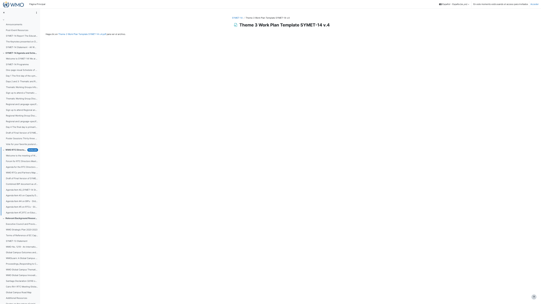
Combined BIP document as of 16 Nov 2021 (22, 184)
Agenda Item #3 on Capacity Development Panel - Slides (22, 195)
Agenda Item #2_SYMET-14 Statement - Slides (22, 189)
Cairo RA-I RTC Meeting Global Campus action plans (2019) (22, 286)
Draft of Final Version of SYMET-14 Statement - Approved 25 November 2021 (22, 178)
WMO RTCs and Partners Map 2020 (22, 172)
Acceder (534, 4)
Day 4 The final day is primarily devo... (22, 127)
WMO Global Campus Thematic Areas (22, 269)
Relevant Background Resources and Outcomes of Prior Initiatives (21, 218)
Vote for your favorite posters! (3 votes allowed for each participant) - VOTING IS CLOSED (22, 144)
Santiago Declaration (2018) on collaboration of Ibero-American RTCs (22, 281)
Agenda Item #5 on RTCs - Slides (22, 206)
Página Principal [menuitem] (37, 4)
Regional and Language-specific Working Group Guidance (22, 121)
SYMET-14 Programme (17, 64)
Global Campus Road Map (18, 292)
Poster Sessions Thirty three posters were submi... (22, 138)
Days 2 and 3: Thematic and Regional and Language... (22, 81)
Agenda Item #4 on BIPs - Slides (22, 201)
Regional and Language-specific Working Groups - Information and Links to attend (22, 104)
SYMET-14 (237, 17)
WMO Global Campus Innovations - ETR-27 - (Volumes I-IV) (22, 275)
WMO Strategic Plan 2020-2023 (21, 229)
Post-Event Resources (17, 30)
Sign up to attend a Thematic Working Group (22, 92)
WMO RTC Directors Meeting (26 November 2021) (15, 149)
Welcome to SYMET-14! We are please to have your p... (22, 58)
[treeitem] (20, 34)
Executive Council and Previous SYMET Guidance (22, 224)
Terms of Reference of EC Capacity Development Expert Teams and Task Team (22, 235)
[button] (454, 4)
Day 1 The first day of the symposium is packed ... (22, 75)
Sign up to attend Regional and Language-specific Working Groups (22, 110)
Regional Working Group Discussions (22, 115)
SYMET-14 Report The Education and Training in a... (22, 35)
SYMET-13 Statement (16, 241)
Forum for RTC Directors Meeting (22, 161)
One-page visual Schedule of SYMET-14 (22, 70)
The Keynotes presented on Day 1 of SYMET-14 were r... (22, 41)
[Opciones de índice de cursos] (36, 12)
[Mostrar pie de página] (533, 296)
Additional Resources (16, 298)
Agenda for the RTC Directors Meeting (22, 167)
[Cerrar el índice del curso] (4, 12)
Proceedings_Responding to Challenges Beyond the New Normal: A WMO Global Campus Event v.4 (22, 263)
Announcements (14, 24)
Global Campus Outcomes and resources (22, 252)
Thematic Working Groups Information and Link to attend (22, 87)
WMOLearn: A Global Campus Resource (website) (22, 258)
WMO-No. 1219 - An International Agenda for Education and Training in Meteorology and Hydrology (22, 246)
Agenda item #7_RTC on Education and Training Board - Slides (22, 212)
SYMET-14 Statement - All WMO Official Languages (22, 47)
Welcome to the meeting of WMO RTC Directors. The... (22, 155)
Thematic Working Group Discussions (22, 98)
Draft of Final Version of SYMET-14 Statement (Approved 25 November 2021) (22, 132)
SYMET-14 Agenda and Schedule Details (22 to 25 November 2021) (21, 53)
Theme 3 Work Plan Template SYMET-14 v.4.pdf (82, 34)
